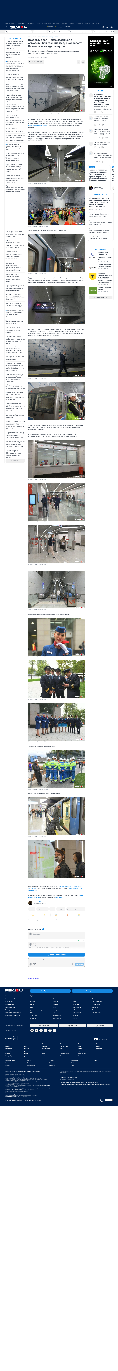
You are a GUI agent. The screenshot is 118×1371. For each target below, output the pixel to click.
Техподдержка (9, 1004)
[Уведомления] (107, 27)
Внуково (32, 903)
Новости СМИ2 (33, 973)
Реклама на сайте (10, 993)
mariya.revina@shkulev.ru (17, 1083)
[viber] (50, 1025)
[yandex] (54, 1025)
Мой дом (55, 1004)
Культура (55, 999)
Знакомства (57, 23)
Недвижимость (10, 23)
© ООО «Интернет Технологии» (33, 1094)
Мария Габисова (39, 896)
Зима (54, 993)
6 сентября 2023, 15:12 (33, 57)
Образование (57, 1013)
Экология (95, 1001)
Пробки (87, 23)
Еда (31, 1007)
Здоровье (33, 1013)
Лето (54, 1001)
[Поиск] (103, 27)
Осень (74, 996)
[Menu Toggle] (6, 27)
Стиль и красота (97, 996)
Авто (31, 993)
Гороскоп (71, 23)
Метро (52, 903)
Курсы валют (80, 23)
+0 (78, 934)
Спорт (94, 993)
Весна (32, 999)
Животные (33, 1010)
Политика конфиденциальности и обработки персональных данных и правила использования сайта (85, 1079)
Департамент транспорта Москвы (76, 903)
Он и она (75, 993)
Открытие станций (42, 903)
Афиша (64, 23)
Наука (54, 1007)
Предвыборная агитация (13, 1007)
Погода (38, 23)
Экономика (95, 1004)
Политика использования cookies (68, 1071)
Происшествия (77, 1001)
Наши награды (9, 999)
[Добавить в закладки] (78, 62)
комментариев (37, 62)
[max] (45, 1025)
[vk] (36, 1025)
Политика (76, 999)
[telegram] (32, 1025)
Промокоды (20, 23)
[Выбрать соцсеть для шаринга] (83, 62)
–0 (83, 934)
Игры (97, 23)
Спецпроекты (96, 1007)
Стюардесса (61, 903)
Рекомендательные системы (67, 1074)
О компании (9, 996)
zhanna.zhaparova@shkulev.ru (12, 1088)
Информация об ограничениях (67, 1069)
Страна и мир (96, 999)
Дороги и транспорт (36, 1004)
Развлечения (77, 1007)
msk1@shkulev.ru (25, 1077)
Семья (75, 1013)
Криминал (56, 996)
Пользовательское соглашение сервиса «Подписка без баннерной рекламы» (79, 1076)
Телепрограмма (47, 23)
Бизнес (32, 996)
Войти (34, 959)
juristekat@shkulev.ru (45, 1080)
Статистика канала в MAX (13, 1010)
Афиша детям (30, 23)
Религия (75, 1010)
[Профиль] (111, 27)
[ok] (41, 1025)
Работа (75, 1004)
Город (32, 1001)
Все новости (15, 38)
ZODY (93, 23)
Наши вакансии (10, 1001)
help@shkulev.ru (17, 1081)
